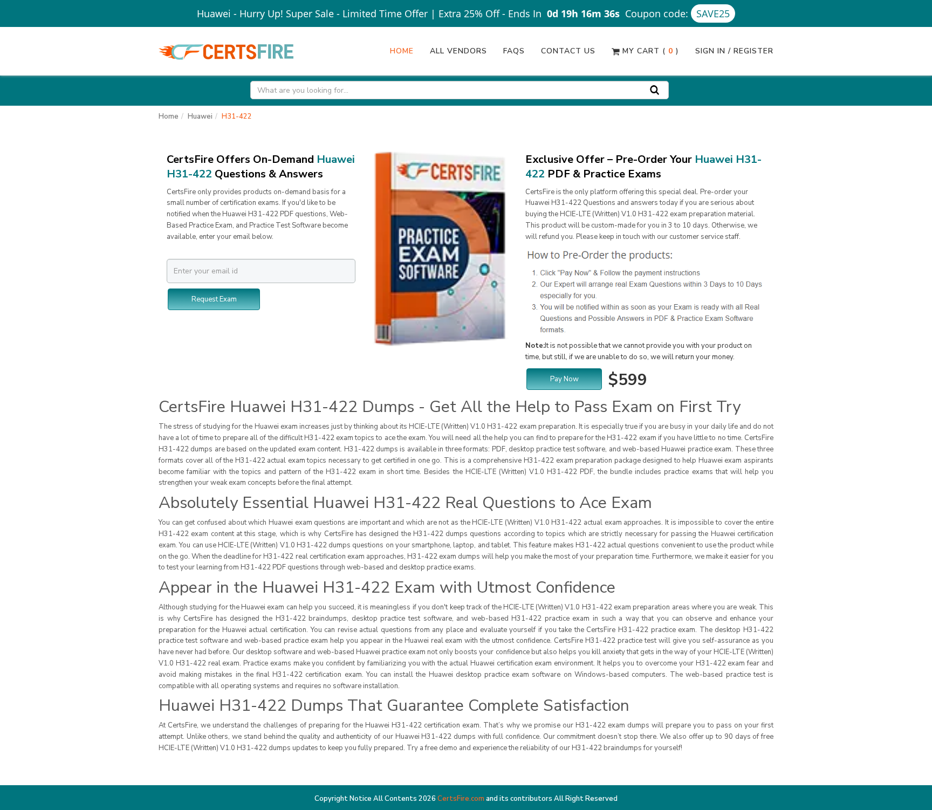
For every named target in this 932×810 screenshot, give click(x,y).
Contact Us (568, 51)
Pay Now (564, 379)
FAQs (514, 51)
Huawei (200, 116)
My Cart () (649, 51)
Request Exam (214, 299)
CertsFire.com (460, 799)
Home (402, 51)
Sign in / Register (734, 51)
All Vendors (458, 51)
